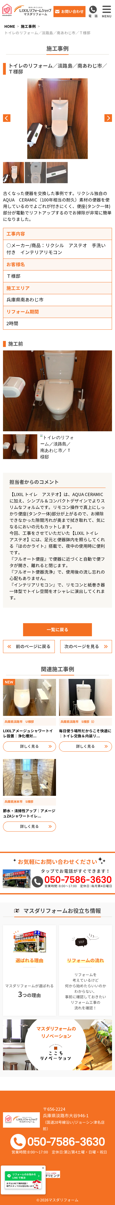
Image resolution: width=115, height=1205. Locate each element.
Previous (30, 118)
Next (85, 118)
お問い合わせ (72, 11)
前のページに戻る (33, 646)
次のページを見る (81, 646)
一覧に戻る (57, 629)
